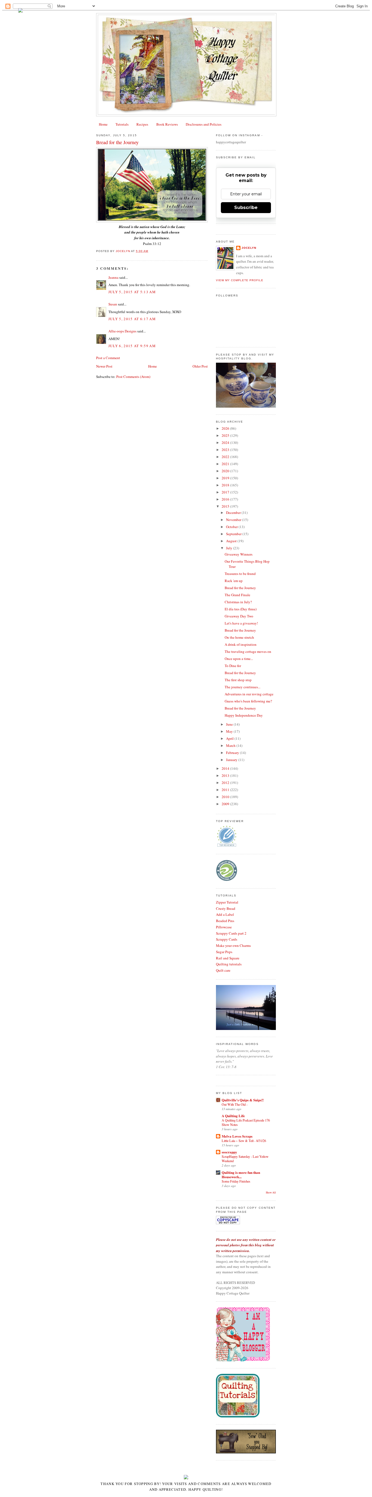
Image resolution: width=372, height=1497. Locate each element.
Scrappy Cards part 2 (231, 933)
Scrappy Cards (226, 939)
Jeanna (113, 277)
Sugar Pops (224, 951)
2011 (226, 789)
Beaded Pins (225, 920)
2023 (226, 449)
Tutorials (122, 124)
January (232, 759)
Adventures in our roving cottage (249, 694)
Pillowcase (224, 927)
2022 (226, 456)
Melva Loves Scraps (237, 1136)
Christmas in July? (238, 601)
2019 (226, 477)
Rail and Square (227, 958)
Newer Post (104, 366)
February (233, 752)
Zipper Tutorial (227, 902)
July (229, 548)
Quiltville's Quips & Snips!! (243, 1099)
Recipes (142, 124)
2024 (226, 442)
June (230, 724)
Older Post (200, 366)
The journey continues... (242, 686)
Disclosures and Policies (203, 124)
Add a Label (225, 914)
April (230, 738)
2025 (226, 435)
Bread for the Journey (240, 587)
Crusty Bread (225, 908)
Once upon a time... (239, 658)
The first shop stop (238, 679)
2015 (226, 506)
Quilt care (223, 970)
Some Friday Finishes (236, 1181)
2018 (226, 485)
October (232, 526)
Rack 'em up (234, 580)
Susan (112, 304)
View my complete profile (239, 280)
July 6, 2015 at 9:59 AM (132, 345)
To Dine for (233, 665)
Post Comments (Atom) (133, 376)
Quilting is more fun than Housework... (241, 1174)
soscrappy (229, 1151)
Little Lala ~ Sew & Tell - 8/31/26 (244, 1140)
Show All (271, 1192)
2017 (226, 492)
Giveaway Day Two (239, 616)
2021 (226, 463)
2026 (226, 428)
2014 (226, 768)
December (234, 512)
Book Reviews (167, 124)
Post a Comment (108, 357)
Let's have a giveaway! (241, 623)
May (230, 731)
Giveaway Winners (238, 554)
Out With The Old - (235, 1104)
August (231, 540)
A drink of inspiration (241, 644)
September (234, 533)
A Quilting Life (233, 1115)
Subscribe (246, 207)
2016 (226, 499)
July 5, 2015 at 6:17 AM (132, 318)
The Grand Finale (237, 594)
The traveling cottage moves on (248, 651)
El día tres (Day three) (241, 609)
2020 (226, 470)
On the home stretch (239, 637)
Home (103, 124)
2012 (226, 782)
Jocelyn (249, 247)
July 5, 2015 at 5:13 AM (132, 291)
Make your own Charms (233, 945)
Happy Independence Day (244, 715)
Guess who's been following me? (248, 701)
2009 (226, 803)
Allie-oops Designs (122, 331)
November (234, 519)
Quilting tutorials (229, 964)
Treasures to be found (240, 573)
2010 (226, 796)
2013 (226, 775)
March (231, 745)
